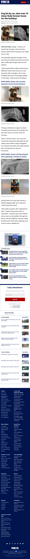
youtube (7, 544)
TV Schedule (4, 402)
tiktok (15, 544)
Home (3, 391)
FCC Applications (5, 417)
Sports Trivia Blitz (18, 493)
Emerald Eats (4, 461)
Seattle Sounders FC (18, 479)
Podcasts (17, 500)
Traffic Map (3, 477)
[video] (25, 356)
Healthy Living (4, 442)
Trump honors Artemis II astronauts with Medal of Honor (10, 373)
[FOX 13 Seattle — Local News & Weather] (5, 2)
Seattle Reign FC (17, 484)
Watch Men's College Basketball (6, 529)
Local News (3, 426)
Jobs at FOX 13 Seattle (6, 405)
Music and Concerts (5, 437)
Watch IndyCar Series (6, 527)
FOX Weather (4, 493)
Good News (3, 446)
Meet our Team (4, 399)
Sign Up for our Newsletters (4, 397)
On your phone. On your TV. (12, 234)
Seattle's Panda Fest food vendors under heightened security (10, 345)
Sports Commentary (18, 492)
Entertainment (4, 434)
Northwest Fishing (18, 496)
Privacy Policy (16, 306)
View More (25, 317)
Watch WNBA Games (6, 534)
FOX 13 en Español (5, 447)
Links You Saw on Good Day (18, 447)
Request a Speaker (5, 409)
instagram (10, 544)
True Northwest (17, 439)
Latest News (5, 317)
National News (4, 429)
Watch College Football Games (6, 520)
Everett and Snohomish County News (19, 402)
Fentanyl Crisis (17, 467)
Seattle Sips (3, 463)
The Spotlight (18, 454)
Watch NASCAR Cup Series (5, 525)
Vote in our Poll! (9, 312)
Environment (4, 444)
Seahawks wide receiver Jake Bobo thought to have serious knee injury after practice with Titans (18, 253)
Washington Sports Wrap (18, 489)
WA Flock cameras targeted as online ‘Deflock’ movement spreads (9, 338)
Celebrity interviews (5, 467)
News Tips (3, 393)
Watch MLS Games (5, 536)
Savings (3, 509)
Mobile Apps (4, 394)
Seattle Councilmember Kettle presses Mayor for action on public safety (18, 277)
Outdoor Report (17, 445)
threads (18, 544)
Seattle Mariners (17, 477)
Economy (3, 507)
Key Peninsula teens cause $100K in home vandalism (10, 326)
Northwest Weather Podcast (18, 507)
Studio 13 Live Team (5, 458)
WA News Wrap (4, 427)
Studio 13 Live (5, 454)
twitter (20, 544)
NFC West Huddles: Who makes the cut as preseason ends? (10, 379)
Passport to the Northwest (4, 465)
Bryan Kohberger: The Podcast (19, 510)
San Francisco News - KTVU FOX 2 (19, 414)
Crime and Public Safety (17, 463)
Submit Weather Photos (17, 441)
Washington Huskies (18, 485)
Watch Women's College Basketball (5, 532)
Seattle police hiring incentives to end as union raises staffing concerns (10, 332)
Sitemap (3, 451)
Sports (16, 474)
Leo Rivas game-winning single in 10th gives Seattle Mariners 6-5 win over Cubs (18, 259)
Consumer (3, 439)
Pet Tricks (16, 434)
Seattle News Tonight (19, 394)
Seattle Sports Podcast (19, 505)
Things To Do (17, 437)
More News (4, 424)
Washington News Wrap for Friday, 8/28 (10, 366)
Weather (4, 474)
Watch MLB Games (5, 522)
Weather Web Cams (5, 475)
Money (3, 500)
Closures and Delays (5, 482)
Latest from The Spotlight (17, 457)
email (23, 544)
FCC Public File (4, 414)
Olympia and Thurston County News (19, 405)
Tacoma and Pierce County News (18, 399)
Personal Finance (5, 502)
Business (3, 505)
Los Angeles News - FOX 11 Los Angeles (18, 417)
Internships (3, 407)
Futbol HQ (16, 495)
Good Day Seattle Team (18, 430)
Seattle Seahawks (18, 475)
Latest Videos (5, 352)
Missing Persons (17, 465)
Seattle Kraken (17, 482)
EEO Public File (4, 415)
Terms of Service (16, 307)
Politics (2, 431)
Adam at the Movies (18, 435)
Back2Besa (16, 449)
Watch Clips (3, 456)
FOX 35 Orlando (14, 21)
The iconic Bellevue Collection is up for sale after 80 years (10, 320)
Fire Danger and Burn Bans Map (6, 488)
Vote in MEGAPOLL (18, 432)
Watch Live (23, 2)
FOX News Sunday (5, 449)
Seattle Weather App (5, 479)
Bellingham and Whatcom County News (18, 409)
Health (2, 441)
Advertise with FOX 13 (6, 410)
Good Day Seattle (17, 425)
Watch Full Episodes (18, 459)
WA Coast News (17, 412)
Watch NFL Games (5, 518)
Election (3, 432)
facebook (12, 544)
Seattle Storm (17, 480)
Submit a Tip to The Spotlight (18, 469)
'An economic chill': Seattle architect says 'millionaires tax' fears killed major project (19, 271)
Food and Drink (4, 436)
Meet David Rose (18, 461)
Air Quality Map (4, 484)
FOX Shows (3, 404)
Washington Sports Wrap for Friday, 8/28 (10, 360)
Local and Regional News (18, 391)
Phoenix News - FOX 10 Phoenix (18, 420)
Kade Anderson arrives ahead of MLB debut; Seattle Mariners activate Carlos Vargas (18, 265)
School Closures (17, 443)
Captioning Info (4, 412)
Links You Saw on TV (6, 400)
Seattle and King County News (17, 397)
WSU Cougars (17, 487)
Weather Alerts (4, 480)
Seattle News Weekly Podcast (18, 503)
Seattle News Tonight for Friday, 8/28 (9, 354)
